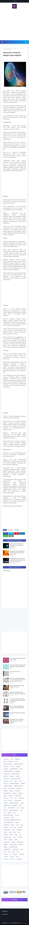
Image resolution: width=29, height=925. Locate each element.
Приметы (6, 803)
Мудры (5, 795)
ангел (17, 825)
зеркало (5, 832)
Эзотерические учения (8, 822)
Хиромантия (6, 817)
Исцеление (6, 781)
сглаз (5, 851)
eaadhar (10, 923)
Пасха (15, 798)
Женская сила (7, 773)
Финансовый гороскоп (8, 815)
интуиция (6, 834)
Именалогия (6, 778)
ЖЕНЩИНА (17, 771)
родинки (5, 846)
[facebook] (14, 1)
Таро (21, 810)
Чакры (12, 817)
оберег (5, 839)
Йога (12, 781)
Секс (18, 807)
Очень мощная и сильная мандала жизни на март (17, 659)
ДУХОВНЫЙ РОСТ (14, 768)
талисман (6, 856)
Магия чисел (19, 788)
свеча (22, 849)
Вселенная (6, 766)
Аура (12, 759)
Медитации (17, 790)
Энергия (12, 825)
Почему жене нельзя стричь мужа (17, 712)
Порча (5, 800)
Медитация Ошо (7, 793)
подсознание (6, 842)
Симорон (23, 807)
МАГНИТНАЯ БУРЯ (18, 786)
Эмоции (17, 822)
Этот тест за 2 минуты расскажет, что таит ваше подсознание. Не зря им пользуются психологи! (17, 680)
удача (17, 856)
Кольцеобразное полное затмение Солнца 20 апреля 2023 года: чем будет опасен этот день (17, 560)
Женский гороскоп (15, 773)
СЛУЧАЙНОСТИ (11, 807)
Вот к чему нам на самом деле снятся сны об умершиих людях (17, 706)
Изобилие (18, 776)
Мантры (11, 790)
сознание (6, 854)
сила (9, 851)
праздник (13, 842)
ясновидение (19, 859)
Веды (16, 761)
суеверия (15, 854)
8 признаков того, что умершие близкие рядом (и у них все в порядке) (16, 721)
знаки (10, 832)
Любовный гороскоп (8, 786)
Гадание (12, 766)
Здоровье (12, 776)
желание (20, 827)
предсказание (20, 842)
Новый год (11, 795)
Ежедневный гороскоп (8, 771)
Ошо (11, 798)
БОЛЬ (5, 761)
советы (18, 851)
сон (10, 854)
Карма (16, 781)
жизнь (13, 829)
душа (15, 827)
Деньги (21, 768)
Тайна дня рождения (13, 810)
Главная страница (7, 48)
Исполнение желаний (15, 778)
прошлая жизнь (13, 844)
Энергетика (6, 825)
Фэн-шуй (17, 815)
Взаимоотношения (8, 764)
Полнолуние (21, 798)
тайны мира (21, 854)
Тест (5, 812)
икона (15, 832)
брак (22, 825)
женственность (7, 829)
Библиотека (10, 761)
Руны (5, 807)
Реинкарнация (7, 805)
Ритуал (20, 805)
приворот (6, 844)
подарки (15, 839)
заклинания (19, 829)
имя (19, 832)
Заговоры (6, 776)
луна (20, 834)
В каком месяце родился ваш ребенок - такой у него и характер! (17, 693)
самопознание (15, 849)
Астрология (10, 530)
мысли (14, 837)
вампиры (6, 827)
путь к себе (20, 844)
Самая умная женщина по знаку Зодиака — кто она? (17, 686)
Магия (5, 788)
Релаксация (14, 805)
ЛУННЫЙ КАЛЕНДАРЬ (14, 783)
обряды (10, 839)
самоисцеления (7, 849)
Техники (9, 812)
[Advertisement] (14, 24)
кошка (16, 834)
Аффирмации (18, 759)
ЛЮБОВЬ (23, 783)
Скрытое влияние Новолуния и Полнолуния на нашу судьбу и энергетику (16, 545)
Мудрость (21, 793)
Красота (5, 783)
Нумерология (18, 795)
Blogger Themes (23, 923)
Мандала (6, 790)
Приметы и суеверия (14, 803)
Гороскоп (6, 768)
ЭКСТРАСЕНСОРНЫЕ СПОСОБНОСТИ (12, 820)
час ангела (6, 859)
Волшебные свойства (18, 764)
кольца (11, 834)
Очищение (6, 798)
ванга (11, 827)
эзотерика (14, 48)
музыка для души (7, 837)
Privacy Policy (4, 914)
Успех (14, 812)
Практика (10, 800)
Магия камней (11, 788)
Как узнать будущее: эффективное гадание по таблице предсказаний (17, 665)
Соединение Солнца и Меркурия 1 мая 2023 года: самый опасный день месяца (17, 552)
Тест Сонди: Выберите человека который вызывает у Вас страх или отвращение (17, 700)
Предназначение (18, 800)
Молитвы (15, 793)
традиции (12, 856)
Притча (22, 803)
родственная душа (13, 846)
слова (13, 851)
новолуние (20, 837)
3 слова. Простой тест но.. (15, 671)
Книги (20, 781)
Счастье (5, 810)
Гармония (18, 766)
